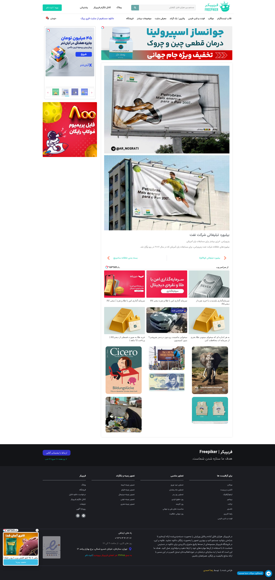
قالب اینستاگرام (224, 18)
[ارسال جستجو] (135, 7)
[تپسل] (102, 27)
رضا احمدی (208, 570)
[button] (94, 129)
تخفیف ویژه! (21, 562)
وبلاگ (119, 7)
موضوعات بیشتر (144, 18)
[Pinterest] (78, 516)
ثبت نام (88, 555)
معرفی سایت (160, 18)
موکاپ (211, 18)
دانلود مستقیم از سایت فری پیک (97, 18)
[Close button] (37, 530)
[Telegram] (83, 516)
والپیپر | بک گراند (177, 18)
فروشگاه (129, 18)
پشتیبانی (84, 7)
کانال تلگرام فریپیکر (102, 7)
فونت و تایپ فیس (196, 18)
